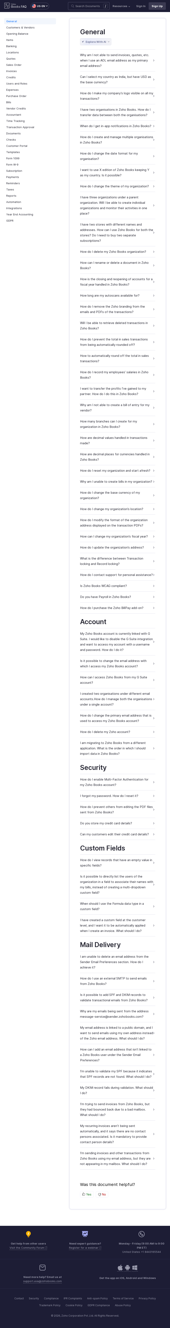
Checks (11, 139)
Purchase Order (16, 96)
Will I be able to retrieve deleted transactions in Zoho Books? (114, 325)
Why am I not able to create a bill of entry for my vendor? (114, 407)
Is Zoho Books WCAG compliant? (103, 586)
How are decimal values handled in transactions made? (113, 440)
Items (9, 40)
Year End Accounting (19, 214)
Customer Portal (16, 145)
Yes (88, 1194)
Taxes (10, 189)
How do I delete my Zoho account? (105, 732)
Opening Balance (17, 33)
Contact (19, 1298)
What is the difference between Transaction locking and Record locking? (111, 561)
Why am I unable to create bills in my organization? (116, 482)
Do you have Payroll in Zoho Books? (105, 597)
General (11, 21)
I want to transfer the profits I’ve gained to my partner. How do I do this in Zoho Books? (113, 391)
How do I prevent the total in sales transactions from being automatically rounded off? (114, 342)
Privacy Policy (147, 1298)
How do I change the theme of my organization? (114, 186)
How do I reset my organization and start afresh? (115, 471)
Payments (12, 177)
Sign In (141, 6)
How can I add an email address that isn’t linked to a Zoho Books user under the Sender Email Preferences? (116, 1054)
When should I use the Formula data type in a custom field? (112, 906)
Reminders (13, 183)
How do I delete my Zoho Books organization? (113, 252)
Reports (11, 195)
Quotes (11, 58)
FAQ (24, 6)
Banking (11, 46)
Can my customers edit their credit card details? (114, 834)
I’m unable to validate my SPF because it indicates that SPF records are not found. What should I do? (116, 1074)
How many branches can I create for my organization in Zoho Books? (108, 424)
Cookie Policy (74, 1305)
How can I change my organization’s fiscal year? (114, 536)
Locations (12, 52)
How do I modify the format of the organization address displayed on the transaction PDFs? (114, 522)
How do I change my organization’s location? (111, 509)
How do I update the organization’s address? (112, 547)
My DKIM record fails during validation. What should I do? (116, 1090)
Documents (13, 133)
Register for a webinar (84, 1247)
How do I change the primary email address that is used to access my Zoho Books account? (116, 718)
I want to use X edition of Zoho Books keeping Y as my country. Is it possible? (114, 172)
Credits (11, 77)
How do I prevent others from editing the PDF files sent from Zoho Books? (116, 809)
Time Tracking (15, 121)
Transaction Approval (20, 127)
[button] (38, 6)
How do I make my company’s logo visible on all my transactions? (116, 96)
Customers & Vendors (20, 27)
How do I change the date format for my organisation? (109, 156)
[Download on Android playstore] (120, 1270)
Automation (13, 202)
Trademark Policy (50, 1305)
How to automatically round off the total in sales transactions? (114, 358)
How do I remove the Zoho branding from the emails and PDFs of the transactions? (112, 309)
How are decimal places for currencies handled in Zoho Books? (115, 456)
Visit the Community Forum (27, 1247)
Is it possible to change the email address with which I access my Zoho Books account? (113, 663)
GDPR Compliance (98, 1305)
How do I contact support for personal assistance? (116, 575)
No (103, 1194)
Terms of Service (123, 1298)
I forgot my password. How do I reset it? (109, 796)
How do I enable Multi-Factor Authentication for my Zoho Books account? (114, 782)
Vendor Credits (16, 108)
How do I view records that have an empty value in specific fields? (116, 862)
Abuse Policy (123, 1305)
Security (34, 1298)
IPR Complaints (73, 1298)
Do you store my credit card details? (106, 823)
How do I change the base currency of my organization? (110, 495)
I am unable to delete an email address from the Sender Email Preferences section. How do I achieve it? (114, 962)
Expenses (12, 89)
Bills (8, 102)
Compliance (51, 1298)
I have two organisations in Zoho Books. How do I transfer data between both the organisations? (115, 112)
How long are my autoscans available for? (110, 295)
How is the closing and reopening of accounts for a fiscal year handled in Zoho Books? (116, 281)
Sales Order (14, 64)
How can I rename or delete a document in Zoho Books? (114, 265)
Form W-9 (12, 164)
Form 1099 (12, 158)
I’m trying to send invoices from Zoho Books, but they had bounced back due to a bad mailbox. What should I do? (115, 1109)
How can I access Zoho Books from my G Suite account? (113, 680)
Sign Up (157, 6)
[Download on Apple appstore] (127, 1270)
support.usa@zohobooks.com (42, 1281)
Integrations (14, 208)
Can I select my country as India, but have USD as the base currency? (115, 79)
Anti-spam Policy (97, 1298)
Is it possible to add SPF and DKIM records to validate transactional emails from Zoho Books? (114, 997)
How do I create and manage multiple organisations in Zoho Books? (116, 139)
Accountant (13, 114)
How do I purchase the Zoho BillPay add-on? (111, 608)
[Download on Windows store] (135, 1270)
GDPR (9, 220)
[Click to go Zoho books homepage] (12, 6)
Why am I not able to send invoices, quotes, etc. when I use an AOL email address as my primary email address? (114, 60)
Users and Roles (16, 83)
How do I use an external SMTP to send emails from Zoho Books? (113, 981)
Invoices (11, 71)
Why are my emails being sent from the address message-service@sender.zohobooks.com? (114, 1014)
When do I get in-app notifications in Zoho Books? (115, 126)
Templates (13, 152)
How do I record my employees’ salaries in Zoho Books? (114, 374)
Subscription (14, 170)
